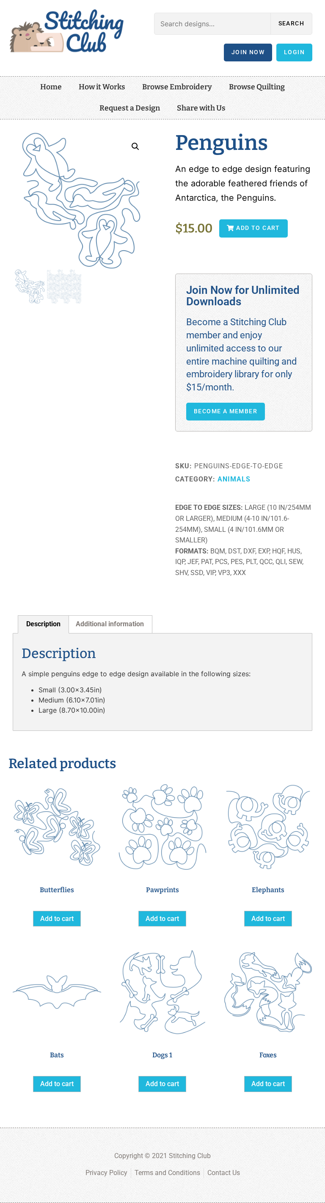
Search (291, 23)
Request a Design (129, 108)
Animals (234, 479)
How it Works (102, 87)
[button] (135, 146)
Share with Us (201, 108)
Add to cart (57, 919)
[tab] (43, 624)
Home (51, 87)
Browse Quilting (257, 87)
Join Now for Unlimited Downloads (243, 296)
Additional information (110, 624)
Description (43, 624)
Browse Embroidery (177, 87)
